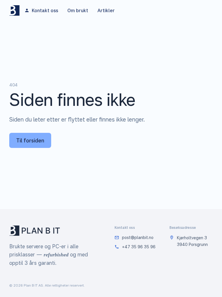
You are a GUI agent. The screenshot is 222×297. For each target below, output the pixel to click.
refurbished (56, 255)
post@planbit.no (137, 237)
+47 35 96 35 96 (139, 246)
